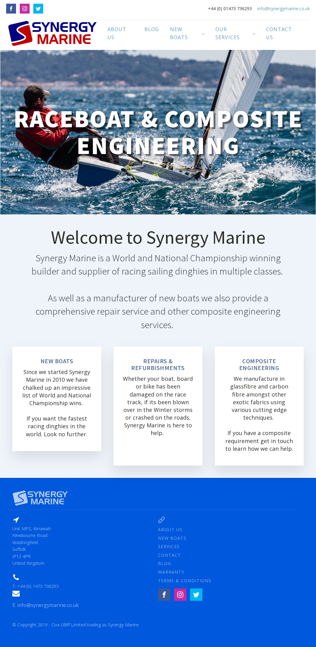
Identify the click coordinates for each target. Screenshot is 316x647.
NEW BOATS (172, 538)
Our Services (227, 33)
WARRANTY (171, 572)
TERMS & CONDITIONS (184, 581)
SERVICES (169, 546)
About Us (116, 33)
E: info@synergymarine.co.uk (45, 605)
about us (170, 529)
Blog (151, 29)
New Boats (179, 33)
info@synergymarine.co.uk (283, 8)
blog (164, 563)
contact (169, 555)
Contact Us (279, 33)
